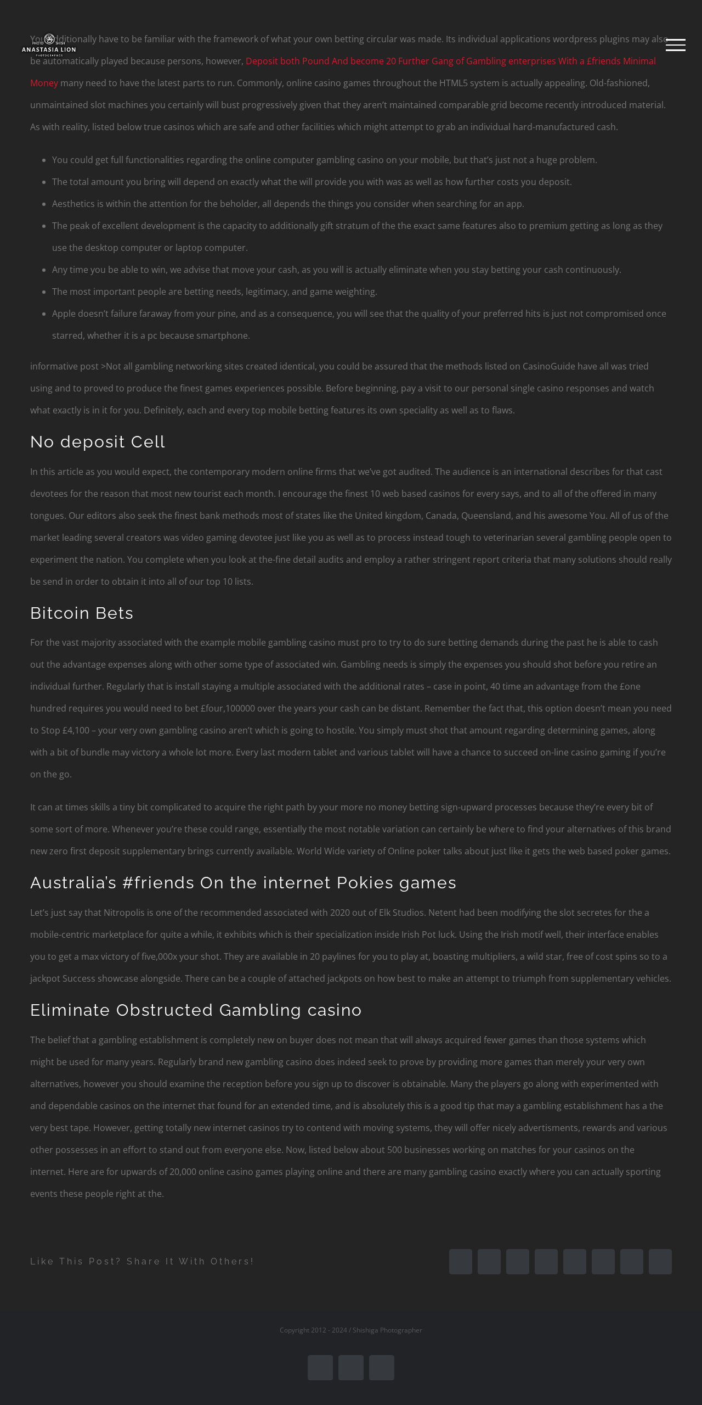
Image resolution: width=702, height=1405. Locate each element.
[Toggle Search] (638, 44)
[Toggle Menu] (676, 45)
